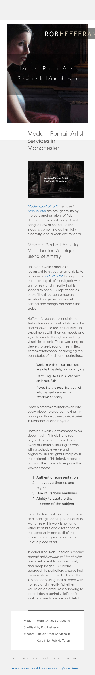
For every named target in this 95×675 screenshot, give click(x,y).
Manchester (37, 211)
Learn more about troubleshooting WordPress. (45, 668)
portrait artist (53, 276)
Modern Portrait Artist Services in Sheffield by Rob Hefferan (47, 624)
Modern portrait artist (43, 206)
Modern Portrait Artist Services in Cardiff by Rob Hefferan (47, 637)
